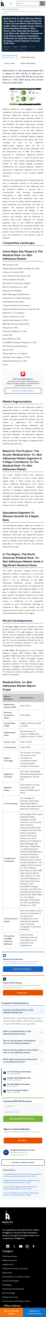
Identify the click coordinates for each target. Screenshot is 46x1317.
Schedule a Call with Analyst (23, 1163)
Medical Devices (13, 9)
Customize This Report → (23, 969)
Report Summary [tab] (9, 57)
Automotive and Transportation (16, 1301)
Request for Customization (34, 1312)
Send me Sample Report (11, 1312)
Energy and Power (10, 1297)
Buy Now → (23, 1140)
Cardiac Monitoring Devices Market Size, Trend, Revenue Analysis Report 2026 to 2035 (20, 1188)
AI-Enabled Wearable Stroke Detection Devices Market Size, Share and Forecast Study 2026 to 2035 (22, 1175)
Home (4, 9)
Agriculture (7, 1272)
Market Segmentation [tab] (28, 57)
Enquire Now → (23, 993)
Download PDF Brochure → (23, 1118)
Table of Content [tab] (9, 63)
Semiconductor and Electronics (16, 1276)
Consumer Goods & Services (15, 1268)
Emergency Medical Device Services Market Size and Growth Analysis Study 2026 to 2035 (21, 1182)
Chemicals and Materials (13, 1289)
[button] (11, 3)
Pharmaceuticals (9, 1256)
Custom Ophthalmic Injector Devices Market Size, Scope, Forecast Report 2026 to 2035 (21, 1194)
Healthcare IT (8, 1264)
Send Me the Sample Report (23, 391)
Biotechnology (8, 1293)
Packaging (6, 1285)
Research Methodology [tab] (28, 63)
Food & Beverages (10, 1281)
